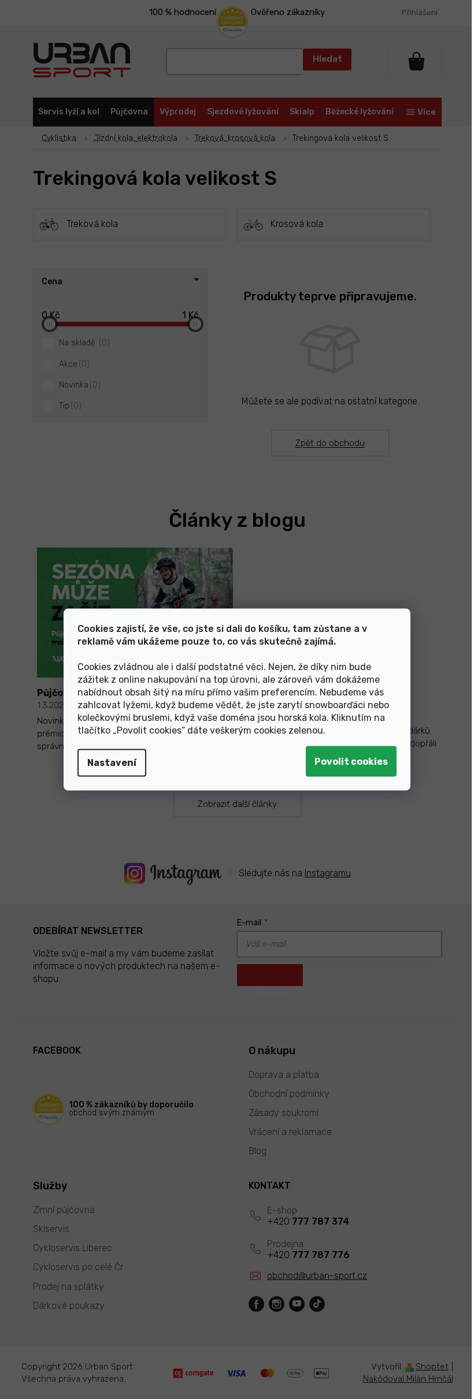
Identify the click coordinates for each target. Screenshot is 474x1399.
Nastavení (111, 762)
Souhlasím (351, 761)
